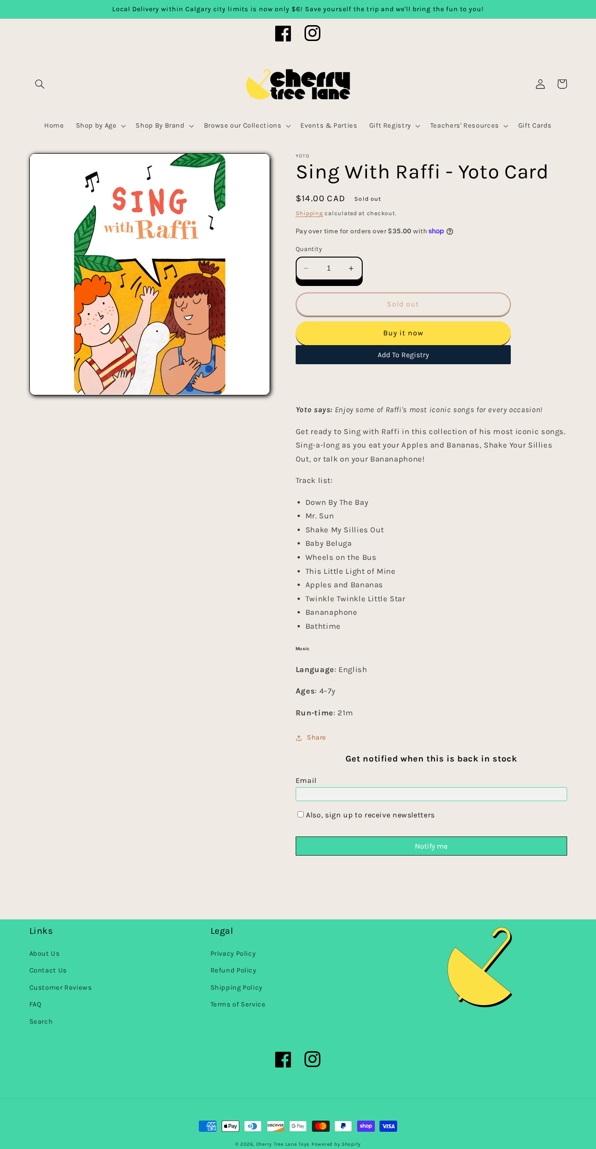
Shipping (309, 213)
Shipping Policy (236, 988)
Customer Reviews (60, 988)
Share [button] (316, 737)
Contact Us (48, 970)
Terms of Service (238, 1004)
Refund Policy (233, 970)
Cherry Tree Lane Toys (283, 1144)
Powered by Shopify (336, 1144)
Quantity (309, 248)
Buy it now (403, 333)
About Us (44, 954)
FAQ (35, 1004)
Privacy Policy (233, 954)
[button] (40, 84)
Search (41, 1022)
